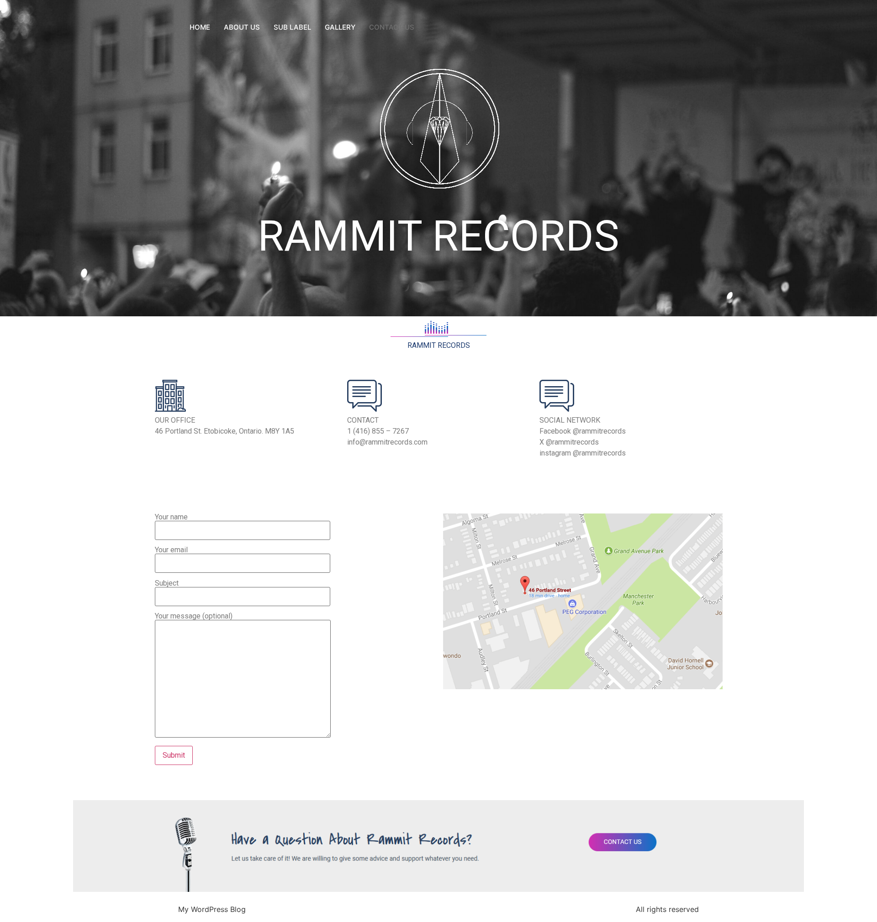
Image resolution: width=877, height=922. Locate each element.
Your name (171, 517)
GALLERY (340, 27)
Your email (171, 550)
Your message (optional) (193, 616)
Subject (167, 583)
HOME (200, 27)
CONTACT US (391, 27)
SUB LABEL (292, 27)
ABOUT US (242, 27)
